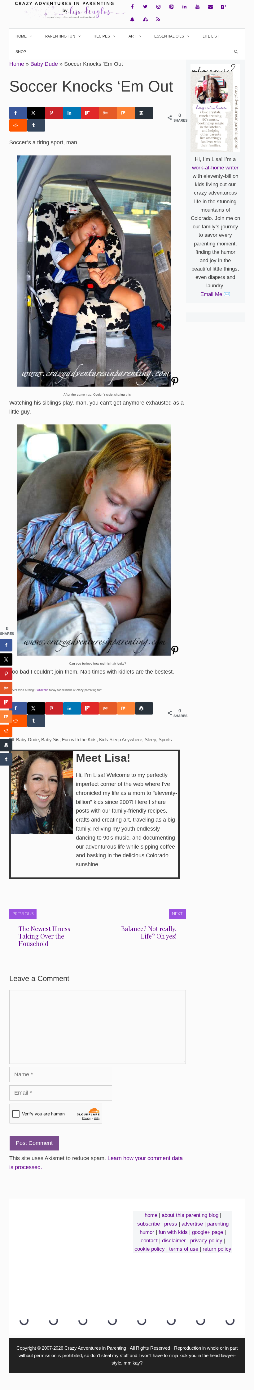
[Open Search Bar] (236, 52)
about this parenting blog (190, 1215)
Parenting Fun (60, 36)
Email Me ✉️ (215, 294)
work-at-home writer (215, 168)
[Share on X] (36, 113)
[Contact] (210, 7)
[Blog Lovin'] (223, 7)
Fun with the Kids (79, 739)
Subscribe (42, 690)
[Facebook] (132, 7)
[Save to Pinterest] (54, 113)
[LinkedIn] (184, 7)
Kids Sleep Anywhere (120, 739)
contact (149, 1241)
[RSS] (158, 19)
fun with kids (173, 1232)
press (170, 1224)
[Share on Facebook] (18, 113)
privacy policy (206, 1241)
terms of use (183, 1249)
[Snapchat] (132, 19)
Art (132, 36)
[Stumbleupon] (145, 19)
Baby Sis (50, 739)
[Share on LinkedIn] (72, 113)
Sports (165, 739)
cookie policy (149, 1249)
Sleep (150, 739)
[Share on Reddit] (18, 125)
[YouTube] (197, 7)
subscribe (148, 1224)
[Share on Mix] (126, 113)
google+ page (207, 1232)
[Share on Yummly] (108, 113)
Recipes (102, 36)
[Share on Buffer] (144, 113)
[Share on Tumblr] (36, 125)
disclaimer (174, 1241)
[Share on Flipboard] (90, 113)
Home (21, 36)
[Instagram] (158, 7)
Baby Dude (44, 64)
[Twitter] (145, 7)
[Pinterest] (171, 7)
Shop (20, 52)
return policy (217, 1249)
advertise (192, 1224)
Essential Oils (169, 36)
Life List (211, 36)
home (151, 1215)
